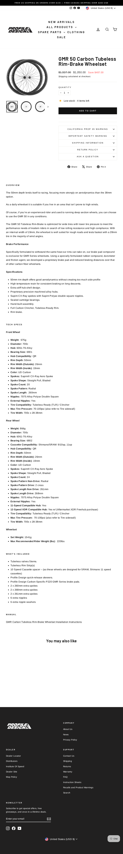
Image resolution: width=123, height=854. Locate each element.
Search (66, 792)
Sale (61, 37)
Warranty (67, 771)
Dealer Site (11, 771)
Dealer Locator (13, 756)
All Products (60, 27)
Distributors (12, 761)
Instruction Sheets (72, 782)
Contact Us (68, 756)
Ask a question (88, 156)
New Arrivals (61, 22)
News (66, 734)
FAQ (65, 777)
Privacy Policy (70, 740)
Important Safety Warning (87, 136)
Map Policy (11, 777)
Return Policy (87, 150)
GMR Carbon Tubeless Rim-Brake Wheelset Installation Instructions (44, 622)
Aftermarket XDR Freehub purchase (77, 509)
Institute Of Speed (15, 766)
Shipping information (87, 143)
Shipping (62, 76)
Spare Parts (50, 32)
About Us (67, 729)
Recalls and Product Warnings (78, 787)
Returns (67, 766)
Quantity (65, 87)
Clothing (76, 32)
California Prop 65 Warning (88, 129)
